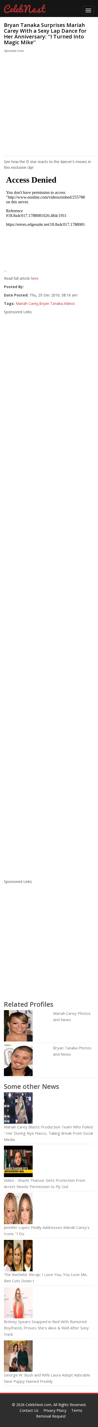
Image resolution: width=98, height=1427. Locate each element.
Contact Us (29, 1410)
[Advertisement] (44, 105)
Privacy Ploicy (54, 1410)
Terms (76, 1410)
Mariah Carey (27, 303)
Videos (69, 303)
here (34, 278)
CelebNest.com (38, 1404)
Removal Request (51, 1416)
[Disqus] (49, 806)
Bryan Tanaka (51, 303)
